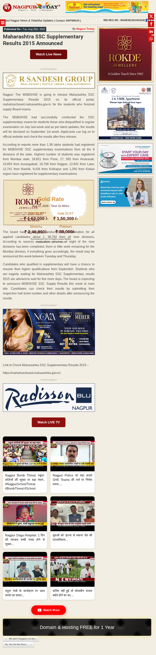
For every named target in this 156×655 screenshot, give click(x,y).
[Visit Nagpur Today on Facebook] (147, 20)
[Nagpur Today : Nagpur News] (32, 8)
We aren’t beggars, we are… (21, 639)
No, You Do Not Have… (18, 644)
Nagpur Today (85, 28)
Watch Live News (48, 54)
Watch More (51, 610)
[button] (25, 464)
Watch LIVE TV (48, 422)
